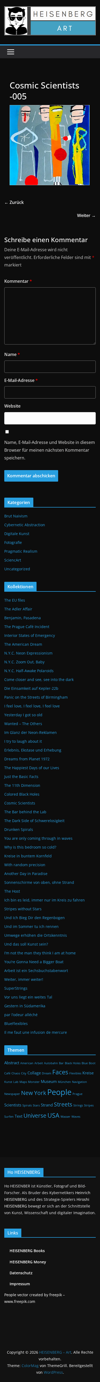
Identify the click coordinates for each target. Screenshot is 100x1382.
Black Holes (73, 1063)
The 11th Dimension (22, 785)
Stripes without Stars (23, 908)
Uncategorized (17, 568)
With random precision (24, 864)
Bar (61, 1063)
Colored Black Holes (21, 794)
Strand (47, 1105)
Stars (36, 1105)
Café (7, 1073)
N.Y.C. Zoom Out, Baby (24, 661)
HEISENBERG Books (27, 1250)
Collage (34, 1073)
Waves (75, 1116)
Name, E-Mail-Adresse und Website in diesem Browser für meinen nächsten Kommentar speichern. (49, 450)
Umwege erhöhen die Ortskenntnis (35, 935)
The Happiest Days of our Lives (31, 767)
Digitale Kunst (16, 533)
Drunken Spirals (18, 829)
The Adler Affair (18, 608)
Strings (78, 1105)
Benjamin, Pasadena (22, 617)
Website (12, 406)
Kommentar (18, 281)
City (23, 1073)
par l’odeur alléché (21, 1014)
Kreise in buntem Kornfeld (28, 855)
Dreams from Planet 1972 (27, 758)
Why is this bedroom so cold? (30, 847)
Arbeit (38, 1063)
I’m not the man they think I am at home (40, 952)
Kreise (88, 1073)
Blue (85, 1063)
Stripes (89, 1105)
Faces (60, 1072)
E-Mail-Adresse (21, 380)
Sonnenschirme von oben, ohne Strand (39, 882)
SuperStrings (15, 988)
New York (33, 1093)
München (64, 1082)
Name (12, 354)
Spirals (27, 1105)
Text (18, 1116)
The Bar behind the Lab (25, 811)
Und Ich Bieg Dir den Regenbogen (34, 917)
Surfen (9, 1116)
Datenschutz (21, 1272)
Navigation (79, 1082)
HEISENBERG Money (28, 1261)
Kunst (8, 1082)
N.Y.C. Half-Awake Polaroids (29, 670)
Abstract (11, 1063)
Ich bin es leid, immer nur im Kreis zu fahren (44, 900)
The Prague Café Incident (26, 626)
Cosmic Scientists (19, 803)
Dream (46, 1073)
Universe (34, 1115)
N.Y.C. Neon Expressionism (28, 653)
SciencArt (12, 560)
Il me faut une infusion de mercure (35, 1032)
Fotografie (13, 542)
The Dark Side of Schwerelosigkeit (34, 820)
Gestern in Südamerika (24, 1005)
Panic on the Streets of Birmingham (36, 697)
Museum (49, 1081)
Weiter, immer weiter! (23, 979)
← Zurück (14, 202)
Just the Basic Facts (21, 776)
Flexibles (75, 1073)
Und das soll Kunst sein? (26, 944)
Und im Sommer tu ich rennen (31, 926)
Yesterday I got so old (23, 714)
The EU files (14, 600)
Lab (15, 1082)
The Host (12, 891)
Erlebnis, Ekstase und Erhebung (32, 750)
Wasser (65, 1116)
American (26, 1063)
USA (53, 1115)
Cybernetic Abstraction (24, 524)
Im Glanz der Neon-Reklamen (30, 732)
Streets (63, 1104)
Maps (23, 1082)
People (59, 1092)
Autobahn (51, 1063)
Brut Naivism (15, 515)
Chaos (15, 1073)
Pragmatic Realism (20, 551)
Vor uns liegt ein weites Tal (28, 997)
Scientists (12, 1105)
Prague (77, 1094)
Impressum (20, 1283)
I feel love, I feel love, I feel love (32, 706)
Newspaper (12, 1094)
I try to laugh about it (23, 741)
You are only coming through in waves (38, 838)
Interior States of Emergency (29, 635)
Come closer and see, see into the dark (39, 679)
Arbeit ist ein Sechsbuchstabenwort (36, 970)
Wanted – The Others (23, 723)
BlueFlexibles (16, 1023)
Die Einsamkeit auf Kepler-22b (31, 688)
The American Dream (23, 644)
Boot (92, 1063)
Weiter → (86, 215)
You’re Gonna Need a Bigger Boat (33, 961)
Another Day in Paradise (25, 873)
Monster (34, 1082)
